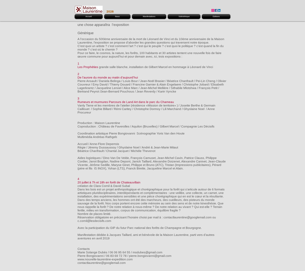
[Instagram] (212, 10)
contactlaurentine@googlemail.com (187, 217)
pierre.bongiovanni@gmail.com (150, 255)
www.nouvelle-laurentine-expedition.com (105, 259)
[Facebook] (216, 10)
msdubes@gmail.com (147, 252)
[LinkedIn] (219, 10)
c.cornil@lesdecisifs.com (94, 221)
